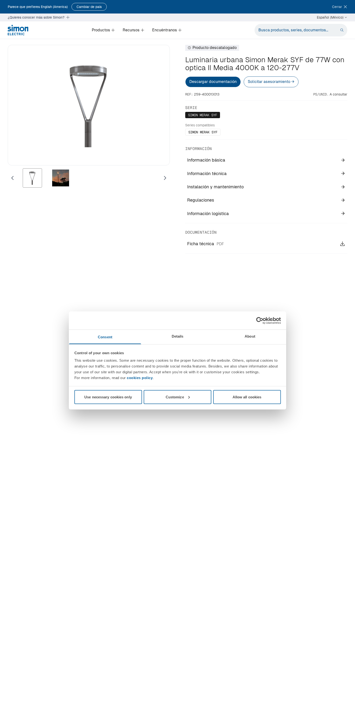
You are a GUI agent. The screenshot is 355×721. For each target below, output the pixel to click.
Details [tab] (178, 336)
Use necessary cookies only (108, 397)
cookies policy (140, 378)
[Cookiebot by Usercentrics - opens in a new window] (260, 320)
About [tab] (250, 336)
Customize (175, 397)
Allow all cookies (247, 397)
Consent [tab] (105, 337)
